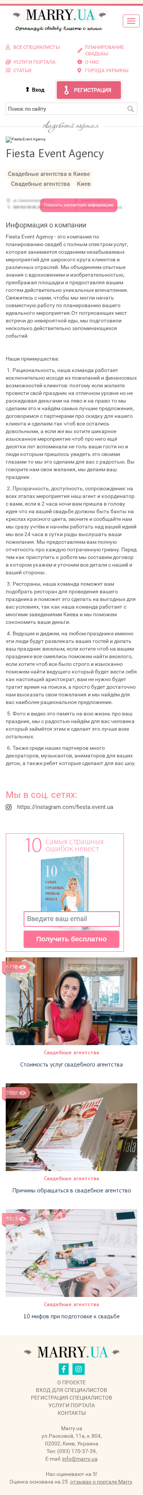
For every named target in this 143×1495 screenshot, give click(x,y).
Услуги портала (71, 1405)
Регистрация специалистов (71, 1398)
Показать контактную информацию (79, 205)
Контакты (72, 1413)
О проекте (71, 1382)
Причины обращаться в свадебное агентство (71, 1190)
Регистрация (92, 90)
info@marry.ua (80, 1459)
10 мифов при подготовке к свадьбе (71, 1316)
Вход (38, 90)
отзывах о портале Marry (101, 1482)
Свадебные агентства (71, 1052)
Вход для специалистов (71, 1390)
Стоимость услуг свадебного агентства (71, 1064)
